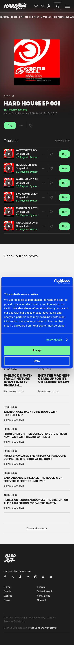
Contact (41, 600)
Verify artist (43, 595)
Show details (54, 339)
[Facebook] (5, 576)
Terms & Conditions (15, 621)
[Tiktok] (20, 576)
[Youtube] (51, 576)
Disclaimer (21, 617)
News (7, 600)
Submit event (44, 591)
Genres (8, 595)
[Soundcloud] (28, 576)
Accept (37, 350)
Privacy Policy (37, 617)
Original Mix (22, 153)
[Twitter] (12, 576)
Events (41, 586)
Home (7, 586)
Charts (7, 591)
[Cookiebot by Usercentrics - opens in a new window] (54, 281)
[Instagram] (35, 576)
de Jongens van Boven (44, 627)
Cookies (8, 617)
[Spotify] (43, 576)
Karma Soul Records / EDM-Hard (23, 113)
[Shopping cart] (43, 6)
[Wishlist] (36, 6)
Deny (37, 360)
